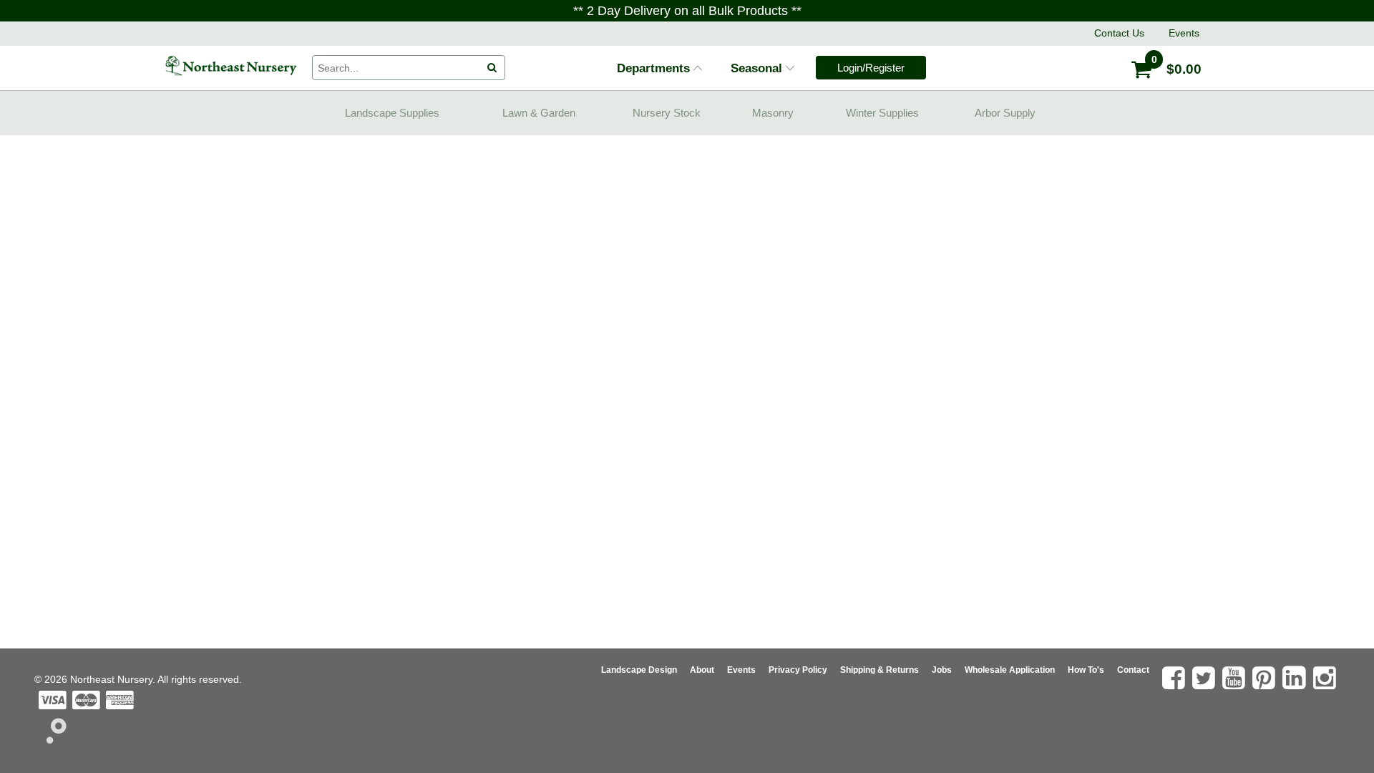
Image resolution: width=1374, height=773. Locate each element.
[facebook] (1175, 678)
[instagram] (1326, 678)
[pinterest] (1265, 678)
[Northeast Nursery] (231, 66)
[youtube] (1235, 678)
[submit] (492, 68)
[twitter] (1205, 678)
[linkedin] (1296, 677)
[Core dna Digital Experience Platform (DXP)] (50, 739)
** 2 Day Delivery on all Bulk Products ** (687, 11)
